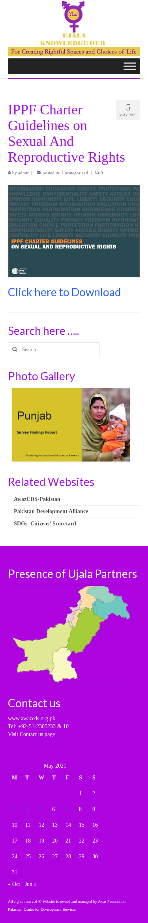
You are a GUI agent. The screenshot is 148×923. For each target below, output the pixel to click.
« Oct (14, 884)
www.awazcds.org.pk (31, 718)
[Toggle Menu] (130, 66)
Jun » (31, 884)
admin (24, 172)
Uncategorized (75, 172)
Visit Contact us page (31, 734)
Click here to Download (64, 292)
